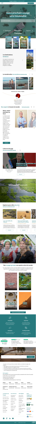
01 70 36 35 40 (29, 383)
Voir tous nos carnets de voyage (9, 206)
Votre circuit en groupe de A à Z (21, 396)
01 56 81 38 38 (11, 383)
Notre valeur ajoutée (6, 398)
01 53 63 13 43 (5, 389)
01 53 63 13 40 (11, 388)
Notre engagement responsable (5, 401)
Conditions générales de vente (22, 406)
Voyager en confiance (12, 1)
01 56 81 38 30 (17, 383)
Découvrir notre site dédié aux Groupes (18, 312)
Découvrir (18, 254)
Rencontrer (6, 142)
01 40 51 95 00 (23, 388)
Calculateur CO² (21, 398)
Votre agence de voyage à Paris (13, 396)
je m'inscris (31, 356)
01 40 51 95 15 (17, 388)
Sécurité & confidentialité (21, 400)
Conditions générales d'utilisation (22, 409)
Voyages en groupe (13, 399)
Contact (15, 422)
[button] (2, 3)
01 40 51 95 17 (29, 388)
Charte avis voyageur (22, 404)
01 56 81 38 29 (5, 383)
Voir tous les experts (25, 106)
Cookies (20, 412)
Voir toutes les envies (23, 74)
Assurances (20, 402)
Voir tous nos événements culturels (9, 150)
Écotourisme (12, 401)
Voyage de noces (13, 398)
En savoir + (18, 196)
